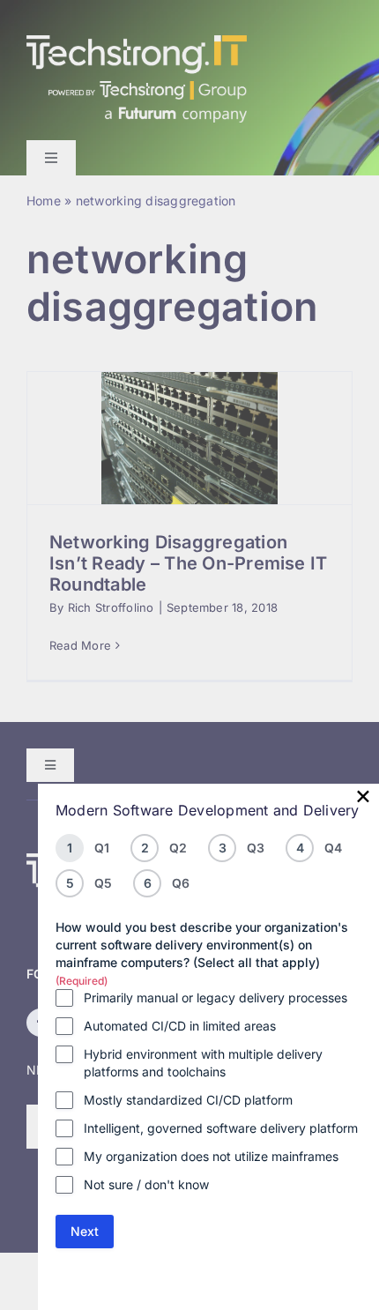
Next (85, 1231)
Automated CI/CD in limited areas (180, 1025)
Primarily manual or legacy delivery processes (215, 997)
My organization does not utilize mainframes (211, 1156)
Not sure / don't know (146, 1184)
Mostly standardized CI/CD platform (188, 1099)
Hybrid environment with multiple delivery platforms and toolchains (203, 1062)
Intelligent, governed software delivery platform (221, 1127)
